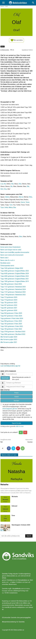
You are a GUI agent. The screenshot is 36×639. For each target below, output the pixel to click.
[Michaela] (5, 499)
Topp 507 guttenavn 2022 (8, 305)
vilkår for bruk (19, 426)
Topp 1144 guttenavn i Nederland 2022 (13, 295)
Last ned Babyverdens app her (10, 366)
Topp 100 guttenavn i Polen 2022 (11, 329)
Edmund (14, 506)
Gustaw (30, 442)
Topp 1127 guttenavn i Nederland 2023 (13, 292)
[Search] (33, 2)
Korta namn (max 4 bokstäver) (10, 247)
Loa (1, 184)
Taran (27, 202)
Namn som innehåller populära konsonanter (14, 252)
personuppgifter (25, 617)
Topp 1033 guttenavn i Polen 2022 (11, 326)
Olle (28, 186)
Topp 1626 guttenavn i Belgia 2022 (11, 268)
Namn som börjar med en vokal (10, 250)
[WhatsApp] (23, 448)
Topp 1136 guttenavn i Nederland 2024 (13, 289)
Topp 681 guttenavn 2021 (8, 308)
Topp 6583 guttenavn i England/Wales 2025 (14, 271)
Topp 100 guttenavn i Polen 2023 (11, 324)
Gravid (16, 397)
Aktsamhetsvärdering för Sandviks (13, 622)
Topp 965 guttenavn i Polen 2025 (11, 313)
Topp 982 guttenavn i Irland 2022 (11, 284)
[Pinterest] (18, 448)
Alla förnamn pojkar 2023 (8, 339)
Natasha (4, 484)
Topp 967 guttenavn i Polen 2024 (11, 316)
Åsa (14, 207)
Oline (30, 197)
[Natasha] (16, 470)
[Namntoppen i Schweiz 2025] (5, 527)
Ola (5, 184)
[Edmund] (5, 508)
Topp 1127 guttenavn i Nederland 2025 (13, 287)
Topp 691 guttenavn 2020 (8, 310)
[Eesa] (5, 518)
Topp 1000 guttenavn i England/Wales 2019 (14, 281)
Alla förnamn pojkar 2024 (8, 337)
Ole (11, 186)
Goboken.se (11, 580)
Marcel (21, 197)
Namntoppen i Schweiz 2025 (21, 525)
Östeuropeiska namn (7, 265)
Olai (12, 184)
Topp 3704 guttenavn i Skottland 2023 (12, 332)
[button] (3, 2)
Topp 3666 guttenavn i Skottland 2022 (12, 334)
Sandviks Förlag (7, 574)
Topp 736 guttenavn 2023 (8, 302)
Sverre (23, 202)
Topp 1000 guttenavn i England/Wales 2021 (14, 279)
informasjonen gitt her (9, 409)
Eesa (13, 515)
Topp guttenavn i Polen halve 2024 (11, 318)
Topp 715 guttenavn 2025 (8, 297)
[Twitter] (13, 448)
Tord (10, 205)
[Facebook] (9, 448)
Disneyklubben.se (23, 580)
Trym (2, 207)
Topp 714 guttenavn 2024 (8, 300)
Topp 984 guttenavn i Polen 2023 (11, 321)
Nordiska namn (5, 263)
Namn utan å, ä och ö (7, 260)
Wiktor (11, 207)
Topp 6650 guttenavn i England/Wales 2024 (14, 273)
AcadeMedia (16, 588)
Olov (5, 189)
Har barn (16, 400)
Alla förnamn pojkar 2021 (8, 342)
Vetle (6, 207)
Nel (1, 442)
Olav (20, 184)
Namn (2, 6)
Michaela (15, 496)
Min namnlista (18, 40)
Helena (7, 197)
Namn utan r (4, 258)
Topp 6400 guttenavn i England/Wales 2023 (14, 276)
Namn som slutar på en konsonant (11, 255)
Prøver (16, 393)
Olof (1, 189)
